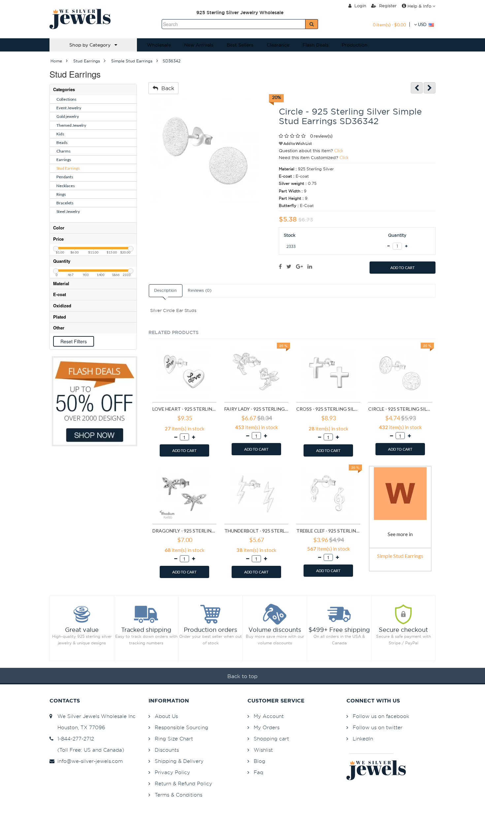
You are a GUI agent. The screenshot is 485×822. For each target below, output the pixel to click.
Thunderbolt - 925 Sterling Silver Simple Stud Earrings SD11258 (256, 530)
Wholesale (159, 45)
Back (166, 88)
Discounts (167, 750)
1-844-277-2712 (74, 739)
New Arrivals (198, 45)
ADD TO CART (402, 267)
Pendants (64, 176)
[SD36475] (430, 88)
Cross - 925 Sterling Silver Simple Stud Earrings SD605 (328, 409)
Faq (258, 772)
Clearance (278, 45)
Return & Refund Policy (183, 783)
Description (165, 290)
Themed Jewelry (71, 125)
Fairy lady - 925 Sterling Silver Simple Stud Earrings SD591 (256, 409)
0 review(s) (321, 136)
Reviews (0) (199, 290)
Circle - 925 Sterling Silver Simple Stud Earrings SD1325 (400, 409)
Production (355, 45)
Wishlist (263, 750)
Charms (63, 151)
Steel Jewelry (68, 211)
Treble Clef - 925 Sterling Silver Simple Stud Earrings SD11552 (328, 530)
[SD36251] (417, 88)
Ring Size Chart (174, 739)
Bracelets (65, 202)
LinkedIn (363, 739)
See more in (400, 534)
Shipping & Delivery (179, 761)
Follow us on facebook (381, 716)
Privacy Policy (172, 772)
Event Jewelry (68, 107)
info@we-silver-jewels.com (88, 761)
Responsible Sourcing (181, 727)
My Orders (266, 727)
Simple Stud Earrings (400, 556)
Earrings (63, 159)
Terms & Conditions (178, 795)
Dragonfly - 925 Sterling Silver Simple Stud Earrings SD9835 (184, 530)
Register (387, 5)
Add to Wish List (297, 143)
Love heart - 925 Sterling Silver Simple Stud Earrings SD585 (184, 409)
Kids (60, 133)
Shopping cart (271, 739)
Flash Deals (316, 45)
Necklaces (65, 185)
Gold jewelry (67, 116)
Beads (62, 142)
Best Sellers (240, 45)
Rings (61, 194)
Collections (66, 99)
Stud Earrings (68, 168)
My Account (269, 716)
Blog (259, 761)
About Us (166, 716)
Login (359, 5)
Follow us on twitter (378, 727)
